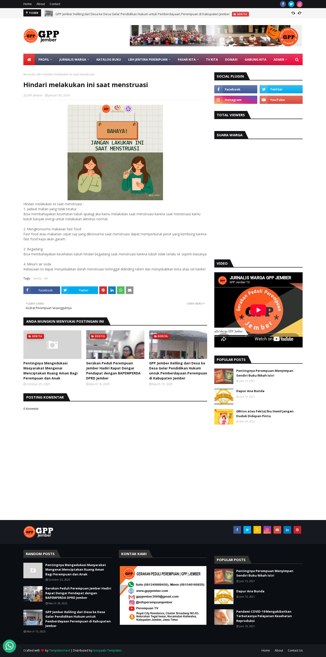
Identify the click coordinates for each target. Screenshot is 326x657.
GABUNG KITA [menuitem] (255, 59)
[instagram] (300, 4)
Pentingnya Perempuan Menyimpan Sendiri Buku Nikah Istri (264, 373)
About (41, 4)
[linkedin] (287, 530)
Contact (55, 4)
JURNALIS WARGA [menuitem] (72, 59)
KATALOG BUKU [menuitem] (108, 59)
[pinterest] (297, 530)
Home (27, 4)
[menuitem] (29, 59)
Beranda (29, 74)
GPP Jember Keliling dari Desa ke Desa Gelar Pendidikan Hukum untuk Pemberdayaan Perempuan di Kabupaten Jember (142, 13)
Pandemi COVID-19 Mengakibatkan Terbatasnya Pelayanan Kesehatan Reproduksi (264, 616)
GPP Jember (35, 95)
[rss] (257, 530)
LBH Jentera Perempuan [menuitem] (148, 59)
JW (39, 74)
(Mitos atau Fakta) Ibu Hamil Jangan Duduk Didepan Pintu (265, 413)
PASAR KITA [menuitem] (187, 59)
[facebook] (283, 4)
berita (37, 278)
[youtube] (281, 100)
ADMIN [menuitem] (278, 59)
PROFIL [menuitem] (43, 59)
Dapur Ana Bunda (250, 391)
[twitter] (291, 4)
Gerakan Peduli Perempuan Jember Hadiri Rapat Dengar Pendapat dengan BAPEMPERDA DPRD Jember (113, 370)
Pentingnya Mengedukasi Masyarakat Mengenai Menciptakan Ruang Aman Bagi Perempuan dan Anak (50, 370)
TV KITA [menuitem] (212, 59)
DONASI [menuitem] (231, 59)
